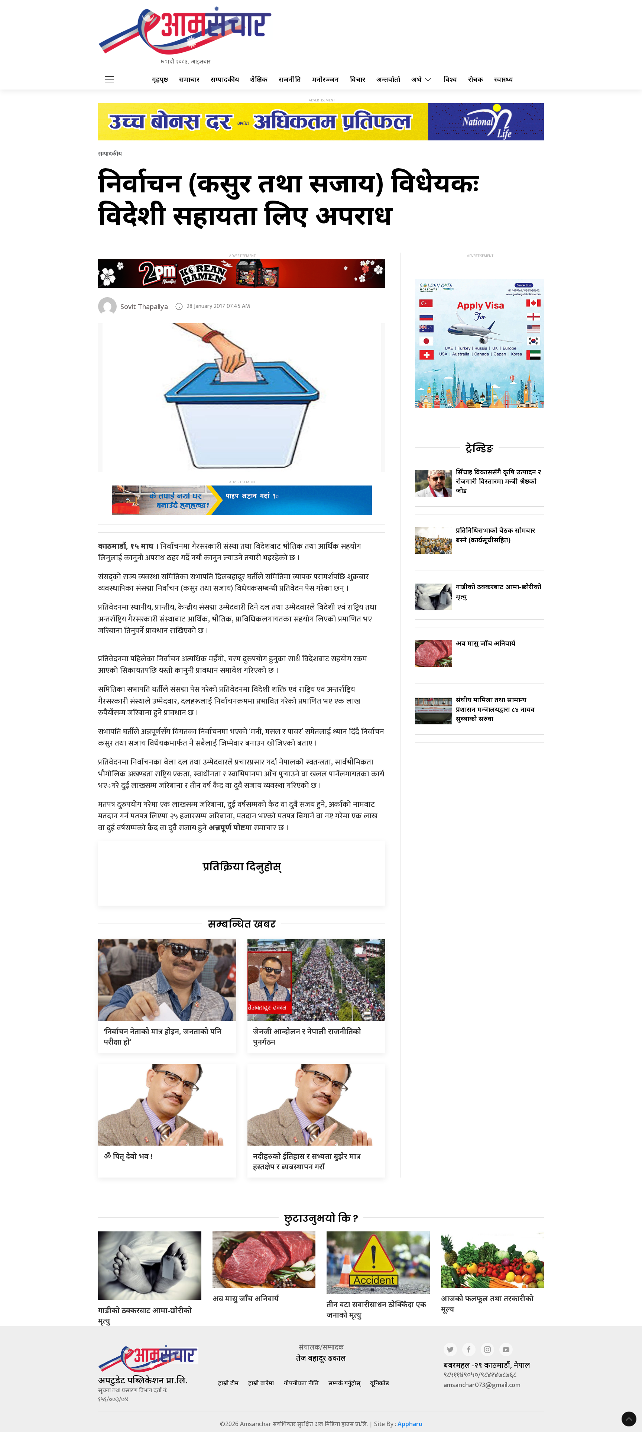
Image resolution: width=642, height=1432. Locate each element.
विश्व (450, 79)
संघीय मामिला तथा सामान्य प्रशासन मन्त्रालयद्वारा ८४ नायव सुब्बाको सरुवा (495, 709)
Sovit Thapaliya (144, 306)
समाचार (189, 79)
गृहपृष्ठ (160, 79)
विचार (357, 79)
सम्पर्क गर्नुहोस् (344, 1383)
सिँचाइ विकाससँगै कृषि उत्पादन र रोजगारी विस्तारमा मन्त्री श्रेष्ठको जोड (498, 481)
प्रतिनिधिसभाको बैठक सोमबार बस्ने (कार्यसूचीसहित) (495, 535)
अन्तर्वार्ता (388, 79)
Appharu (410, 1424)
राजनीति (290, 79)
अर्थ (416, 79)
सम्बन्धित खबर (242, 924)
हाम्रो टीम (228, 1383)
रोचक (475, 79)
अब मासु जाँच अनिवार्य (485, 643)
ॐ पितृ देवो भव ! (128, 1156)
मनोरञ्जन (325, 79)
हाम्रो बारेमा (261, 1383)
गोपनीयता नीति (301, 1383)
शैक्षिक (259, 79)
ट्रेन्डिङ (479, 448)
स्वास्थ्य (503, 79)
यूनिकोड (379, 1383)
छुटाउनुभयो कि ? (321, 1218)
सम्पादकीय (225, 79)
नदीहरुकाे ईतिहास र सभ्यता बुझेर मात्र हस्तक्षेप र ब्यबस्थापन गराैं (307, 1161)
